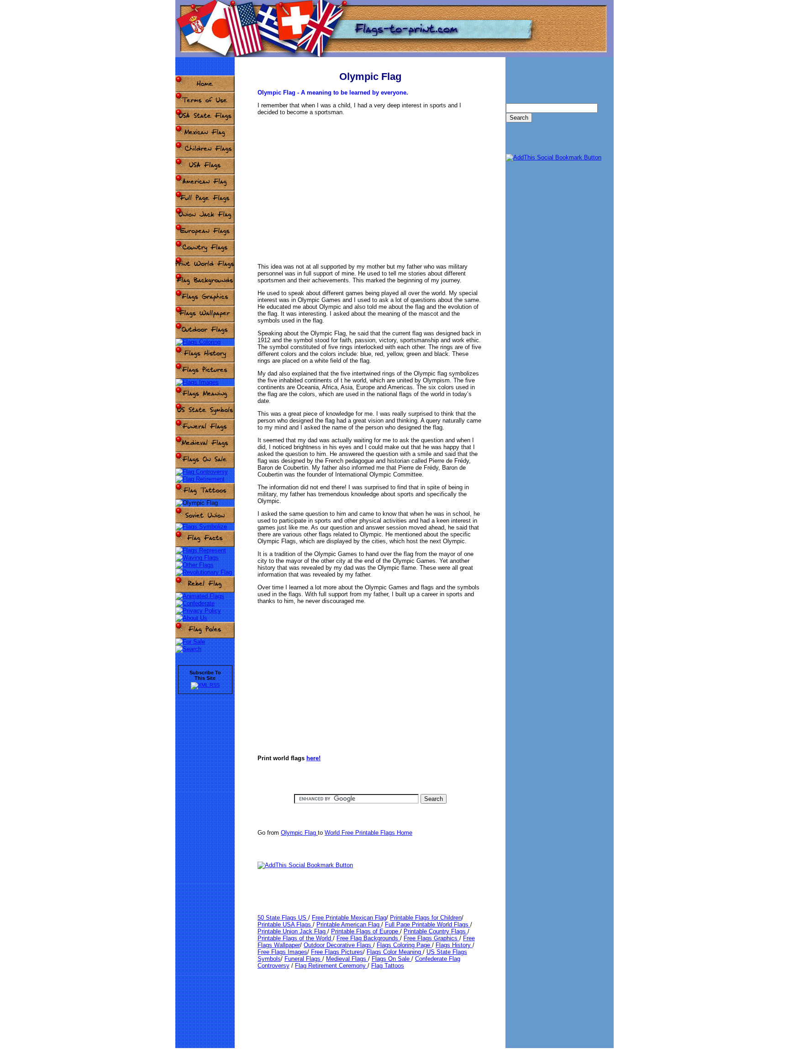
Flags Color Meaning (395, 951)
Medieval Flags (347, 958)
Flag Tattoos (387, 965)
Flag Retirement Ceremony (331, 965)
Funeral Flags (303, 958)
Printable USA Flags (285, 924)
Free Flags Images (282, 951)
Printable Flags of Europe (365, 931)
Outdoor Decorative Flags (338, 945)
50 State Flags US (283, 917)
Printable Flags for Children (426, 917)
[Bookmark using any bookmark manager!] (305, 865)
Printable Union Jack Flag (292, 931)
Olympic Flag (299, 832)
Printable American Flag (348, 924)
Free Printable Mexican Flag (349, 917)
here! (313, 758)
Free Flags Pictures (337, 951)
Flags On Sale (391, 958)
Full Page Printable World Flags (427, 924)
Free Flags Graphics (431, 938)
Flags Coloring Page (404, 945)
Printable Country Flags (436, 931)
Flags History (454, 945)
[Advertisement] (370, 185)
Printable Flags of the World (295, 938)
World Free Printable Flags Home (368, 832)
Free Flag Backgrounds (368, 938)
